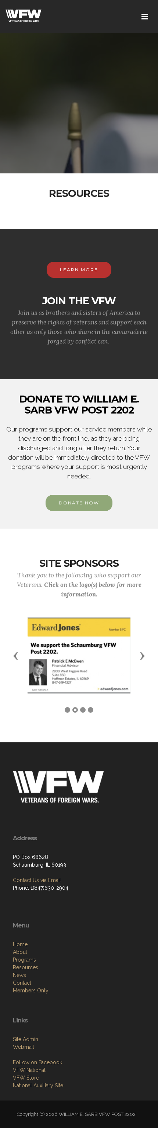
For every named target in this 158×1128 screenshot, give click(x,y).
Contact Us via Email (37, 880)
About (20, 952)
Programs (24, 960)
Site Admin (25, 1039)
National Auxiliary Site (38, 1085)
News (19, 975)
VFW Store (26, 1078)
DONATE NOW (79, 503)
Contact (22, 983)
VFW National (29, 1070)
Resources (25, 967)
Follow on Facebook (37, 1062)
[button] (16, 655)
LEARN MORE (79, 269)
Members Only (31, 990)
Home (20, 944)
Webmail (23, 1047)
